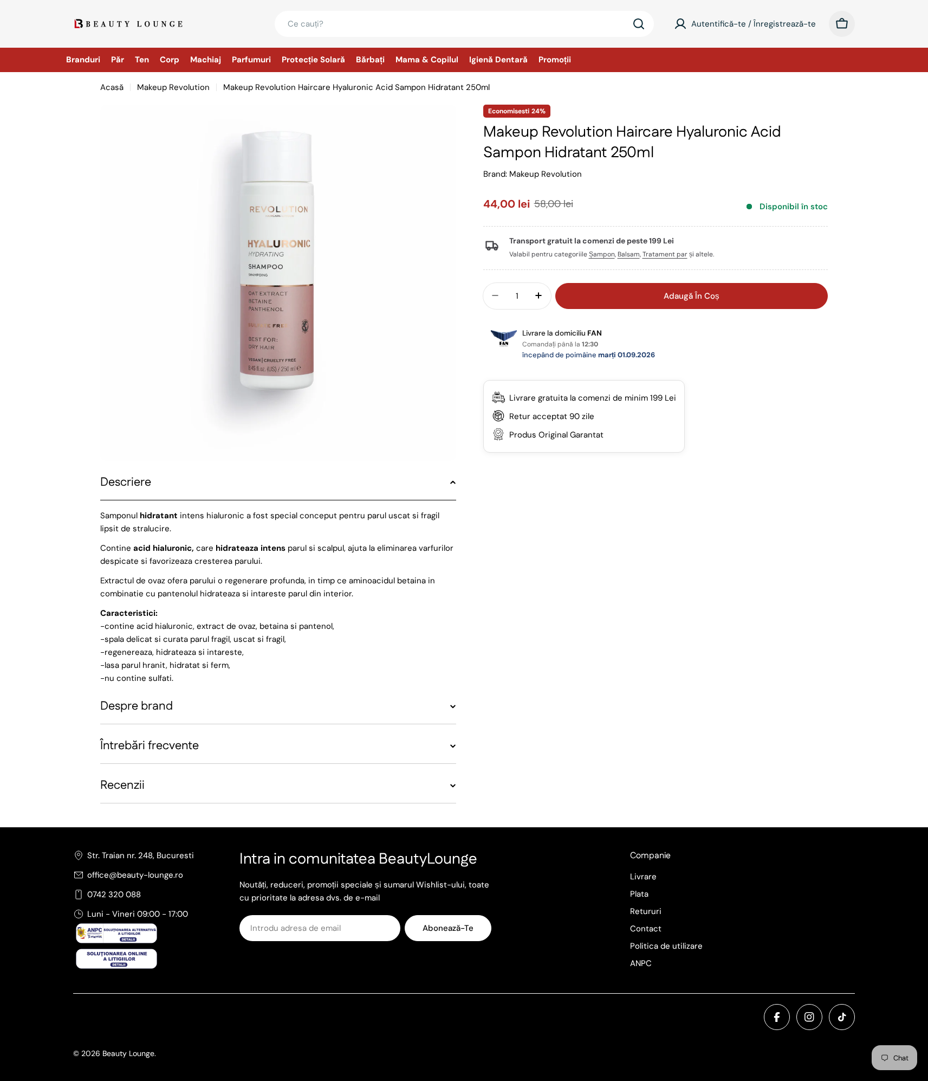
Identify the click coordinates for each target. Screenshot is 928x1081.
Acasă (112, 87)
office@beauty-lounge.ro (135, 875)
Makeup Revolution (173, 87)
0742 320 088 (114, 894)
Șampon (602, 254)
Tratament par (665, 254)
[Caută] (638, 23)
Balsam (629, 254)
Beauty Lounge (128, 1053)
